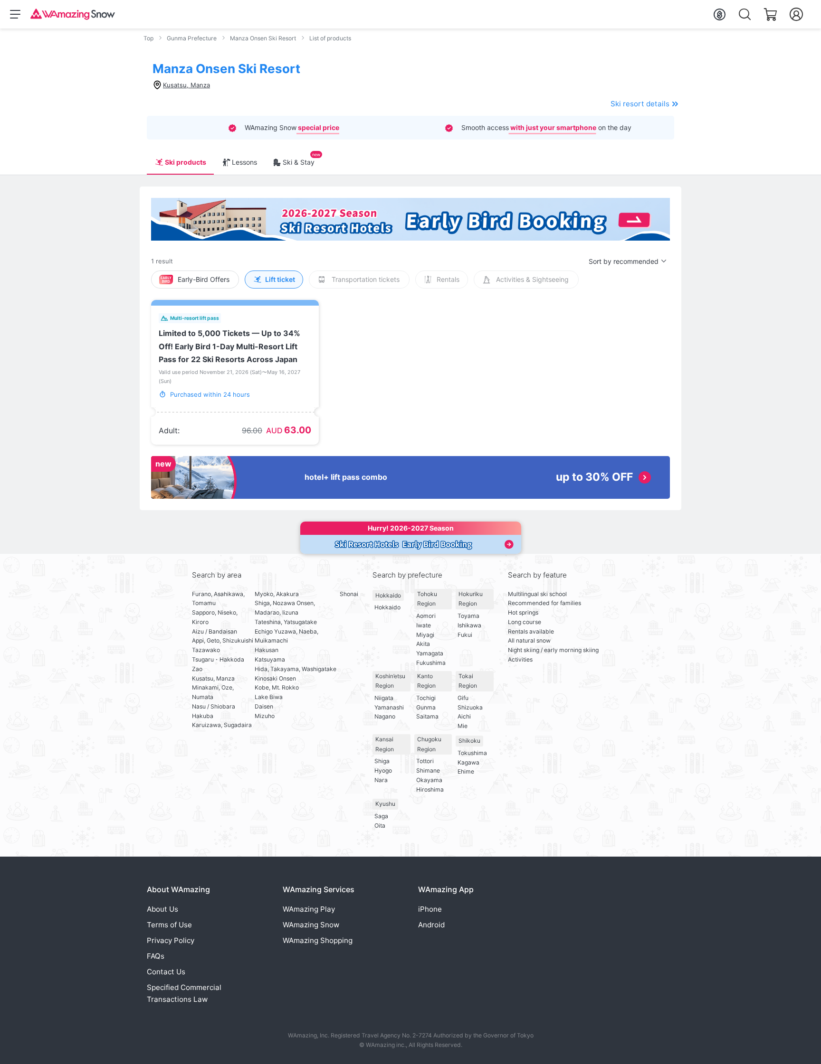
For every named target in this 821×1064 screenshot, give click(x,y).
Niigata (383, 697)
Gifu (463, 697)
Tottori (425, 761)
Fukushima (431, 662)
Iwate (423, 625)
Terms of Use (169, 924)
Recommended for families (544, 603)
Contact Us (166, 971)
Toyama (468, 615)
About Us (162, 909)
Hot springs (523, 612)
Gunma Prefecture (192, 38)
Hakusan (266, 649)
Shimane (428, 770)
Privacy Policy (170, 940)
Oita (379, 825)
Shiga (382, 761)
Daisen (264, 706)
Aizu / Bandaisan (214, 631)
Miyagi (425, 634)
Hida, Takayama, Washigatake (295, 668)
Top (148, 38)
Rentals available (531, 631)
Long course (524, 621)
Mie (463, 725)
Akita (423, 643)
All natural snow (529, 640)
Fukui (465, 634)
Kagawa (468, 762)
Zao (197, 668)
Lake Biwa (269, 696)
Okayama (429, 780)
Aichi (464, 716)
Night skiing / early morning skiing (553, 649)
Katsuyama (270, 659)
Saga (381, 816)
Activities (520, 659)
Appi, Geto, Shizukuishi (222, 640)
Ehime (466, 771)
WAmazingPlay (309, 909)
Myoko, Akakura (277, 593)
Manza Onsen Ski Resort (263, 38)
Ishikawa (469, 625)
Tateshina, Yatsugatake (286, 621)
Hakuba (202, 715)
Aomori (426, 615)
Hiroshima (430, 789)
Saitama (427, 716)
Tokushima (472, 752)
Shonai (349, 593)
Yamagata (429, 653)
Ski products (185, 162)
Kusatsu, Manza (213, 678)
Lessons (244, 162)
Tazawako (206, 649)
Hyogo (383, 770)
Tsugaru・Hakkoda (218, 659)
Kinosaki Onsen (275, 678)
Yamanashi (389, 707)
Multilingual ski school (537, 593)
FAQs (155, 956)
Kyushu (385, 803)
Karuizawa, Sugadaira (222, 724)
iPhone (430, 909)
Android (431, 924)
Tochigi (426, 697)
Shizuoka (470, 707)
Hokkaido (388, 595)
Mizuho (265, 715)
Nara (381, 780)
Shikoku (469, 740)
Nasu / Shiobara (213, 706)
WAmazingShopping (318, 940)
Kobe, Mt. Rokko (277, 687)
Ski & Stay (299, 162)
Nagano (384, 716)
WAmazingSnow (311, 924)
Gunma (426, 707)
